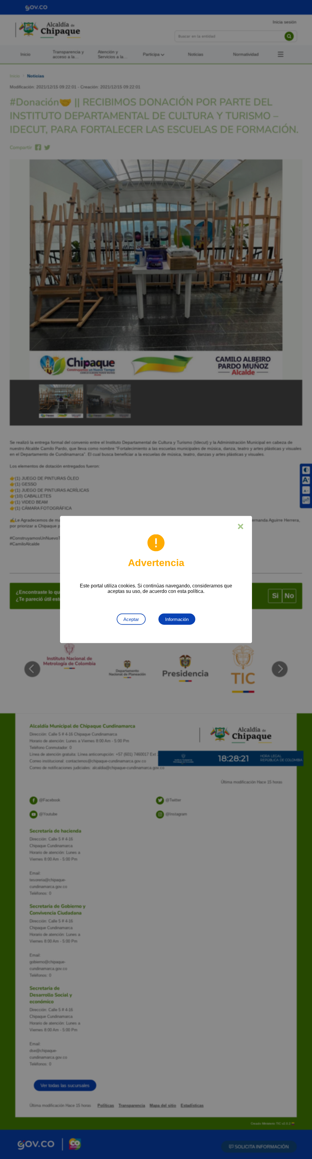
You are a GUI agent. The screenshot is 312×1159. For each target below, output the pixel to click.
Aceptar (131, 619)
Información (177, 619)
